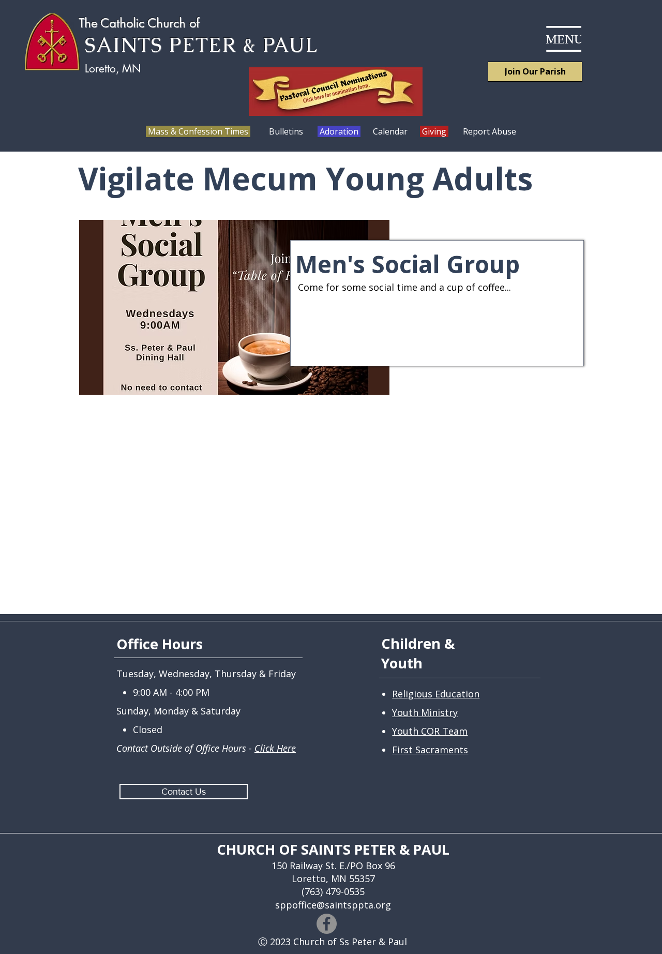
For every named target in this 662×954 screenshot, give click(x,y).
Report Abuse (489, 131)
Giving (433, 131)
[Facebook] (327, 924)
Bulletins (287, 131)
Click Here (275, 748)
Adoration (339, 131)
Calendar (390, 131)
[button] (199, 131)
